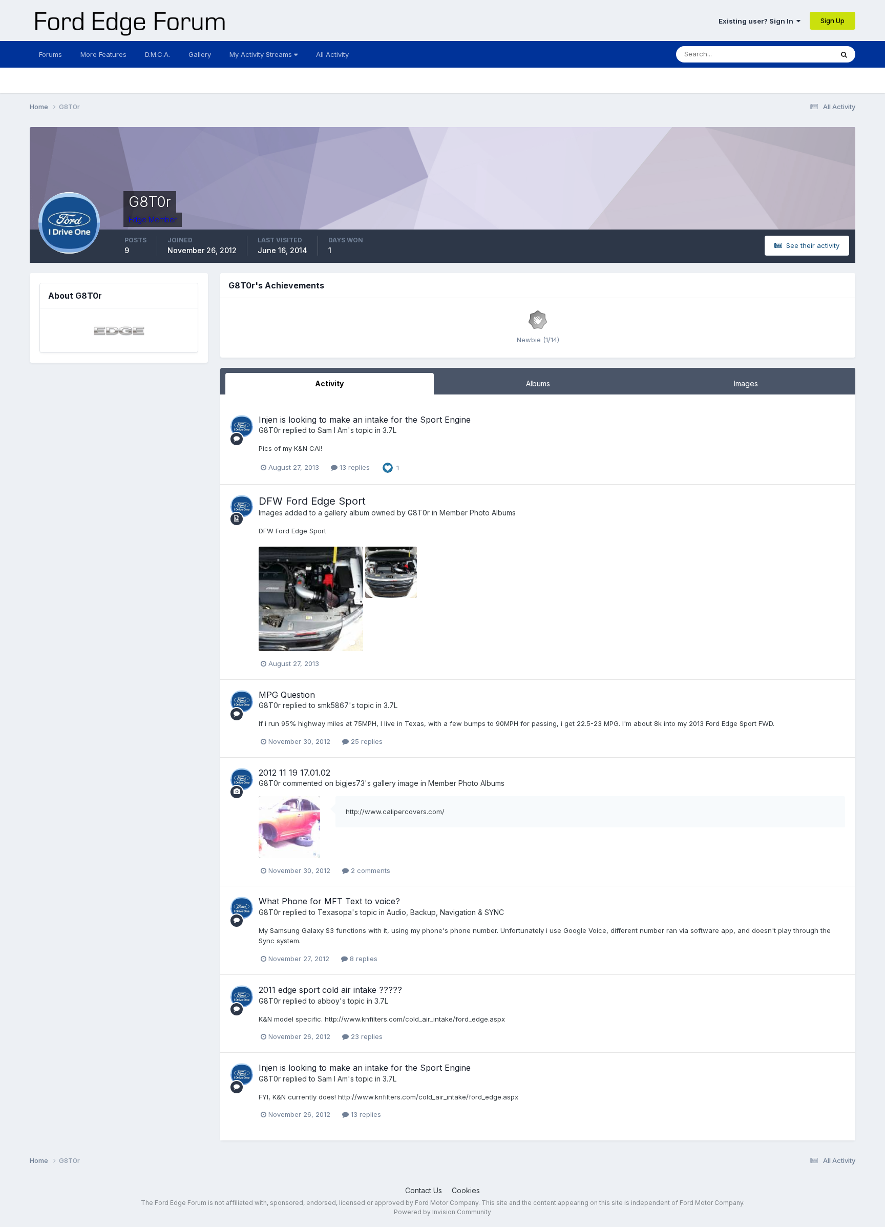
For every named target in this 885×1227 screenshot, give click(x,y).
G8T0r (270, 430)
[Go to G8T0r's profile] (241, 426)
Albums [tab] (538, 383)
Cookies (466, 1190)
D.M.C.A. (157, 54)
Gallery (199, 54)
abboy (329, 1000)
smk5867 (333, 705)
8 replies (362, 958)
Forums (50, 54)
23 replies (366, 1036)
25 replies (366, 741)
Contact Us (423, 1190)
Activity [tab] (329, 383)
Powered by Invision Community (442, 1212)
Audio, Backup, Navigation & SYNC (445, 912)
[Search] (844, 54)
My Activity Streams (261, 54)
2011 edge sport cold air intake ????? (330, 990)
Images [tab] (746, 383)
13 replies (354, 467)
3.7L (389, 430)
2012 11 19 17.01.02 (294, 772)
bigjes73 (350, 783)
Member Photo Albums (477, 512)
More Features (103, 54)
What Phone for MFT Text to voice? (329, 901)
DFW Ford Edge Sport (312, 501)
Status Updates (795, 54)
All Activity (332, 54)
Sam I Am (333, 430)
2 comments (369, 870)
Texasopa (335, 912)
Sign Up (832, 20)
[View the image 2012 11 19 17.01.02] (289, 827)
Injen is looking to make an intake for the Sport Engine (365, 419)
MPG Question (287, 695)
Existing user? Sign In (757, 21)
